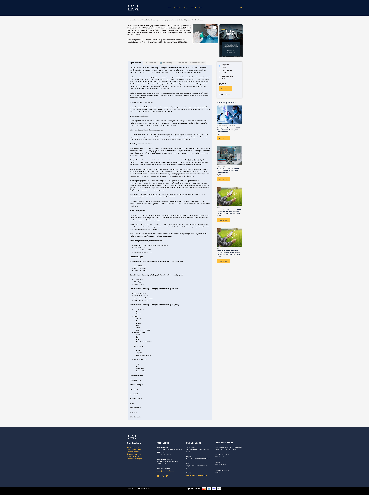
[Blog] (167, 476)
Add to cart (225, 88)
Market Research (133, 447)
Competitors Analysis (134, 459)
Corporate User (227, 70)
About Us (193, 8)
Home (169, 8)
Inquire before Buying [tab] (197, 63)
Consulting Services (134, 449)
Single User (225, 65)
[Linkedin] (158, 476)
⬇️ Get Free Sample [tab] (166, 63)
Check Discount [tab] (182, 63)
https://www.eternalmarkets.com (197, 475)
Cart (200, 8)
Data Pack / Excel (227, 76)
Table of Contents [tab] (150, 63)
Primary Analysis (133, 456)
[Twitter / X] (163, 476)
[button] (241, 8)
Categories (177, 8)
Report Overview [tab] (135, 63)
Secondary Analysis (134, 454)
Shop (185, 8)
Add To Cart (223, 138)
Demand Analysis (133, 452)
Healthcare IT (138, 20)
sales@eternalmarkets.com (166, 471)
